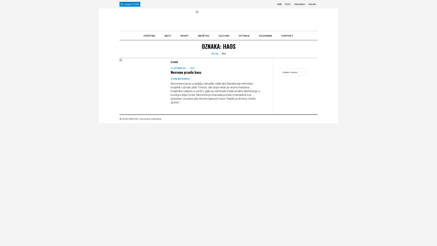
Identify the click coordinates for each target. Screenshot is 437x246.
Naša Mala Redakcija (181, 78)
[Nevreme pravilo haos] (141, 80)
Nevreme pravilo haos (186, 72)
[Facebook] (310, 119)
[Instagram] (315, 119)
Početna (214, 53)
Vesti (192, 68)
